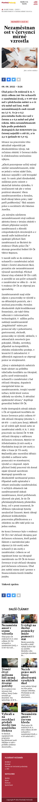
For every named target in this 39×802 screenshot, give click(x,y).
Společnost (9, 785)
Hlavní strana (8, 9)
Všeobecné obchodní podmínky (16, 766)
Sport (7, 780)
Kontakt (7, 764)
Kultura (7, 783)
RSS (8, 769)
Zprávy (18, 9)
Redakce (8, 762)
